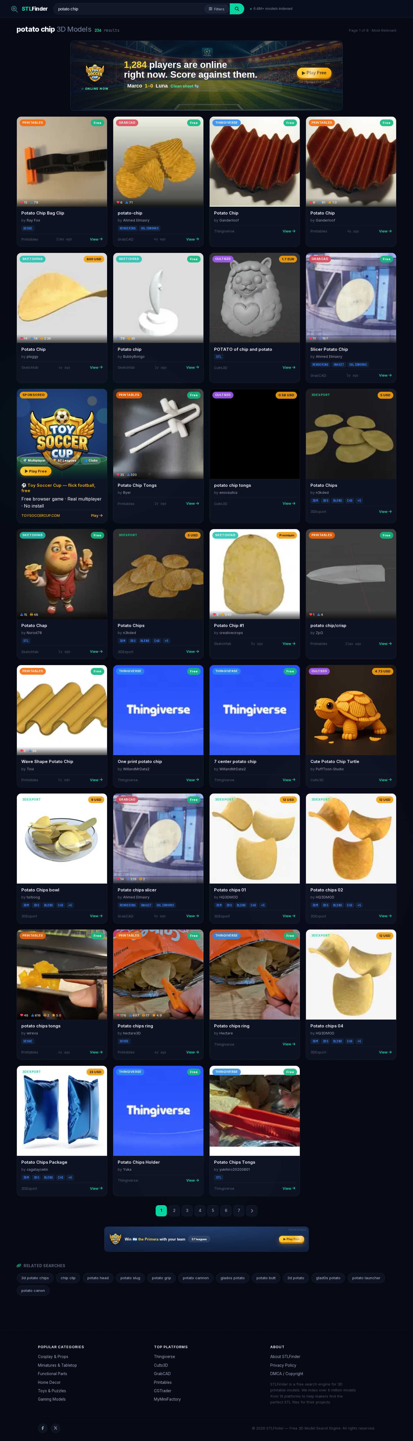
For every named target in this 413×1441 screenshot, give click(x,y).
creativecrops (231, 633)
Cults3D (161, 1365)
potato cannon (196, 1278)
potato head (98, 1278)
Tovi (30, 769)
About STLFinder (285, 1356)
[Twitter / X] (55, 1428)
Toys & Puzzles (52, 1391)
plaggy (32, 356)
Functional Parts (52, 1373)
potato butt (266, 1278)
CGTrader (162, 1391)
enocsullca (228, 492)
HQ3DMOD (228, 897)
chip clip (68, 1278)
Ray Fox (33, 220)
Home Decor (49, 1382)
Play (94, 515)
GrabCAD (162, 1373)
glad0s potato (328, 1278)
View (94, 239)
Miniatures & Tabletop (57, 1365)
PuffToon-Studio (330, 769)
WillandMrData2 (136, 769)
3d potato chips (35, 1278)
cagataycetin (37, 1169)
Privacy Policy (283, 1365)
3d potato (295, 1278)
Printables (163, 1382)
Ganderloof (229, 220)
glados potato (233, 1278)
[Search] (237, 8)
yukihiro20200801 (234, 1169)
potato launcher (366, 1278)
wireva (32, 1033)
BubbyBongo (134, 356)
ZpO (319, 633)
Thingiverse (164, 1356)
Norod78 (34, 633)
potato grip (161, 1278)
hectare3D (132, 1033)
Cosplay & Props (53, 1356)
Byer (127, 492)
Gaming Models (52, 1399)
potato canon (33, 1290)
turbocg (33, 897)
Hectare (226, 1033)
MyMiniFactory (167, 1399)
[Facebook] (42, 1428)
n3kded (322, 492)
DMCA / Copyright (286, 1373)
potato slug (130, 1278)
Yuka (127, 1169)
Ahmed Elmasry (136, 220)
